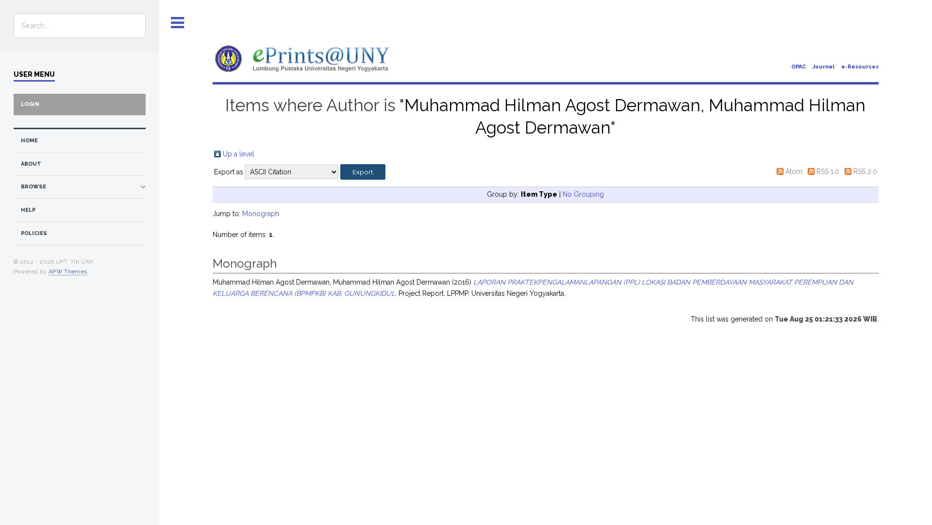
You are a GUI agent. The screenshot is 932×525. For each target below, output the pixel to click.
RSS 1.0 (827, 171)
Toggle (177, 23)
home (29, 140)
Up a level (238, 154)
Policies (34, 233)
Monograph (260, 214)
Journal (823, 67)
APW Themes (68, 271)
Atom (793, 171)
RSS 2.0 (865, 171)
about (31, 164)
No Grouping (583, 194)
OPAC (798, 67)
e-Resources (860, 67)
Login (30, 104)
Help (28, 210)
